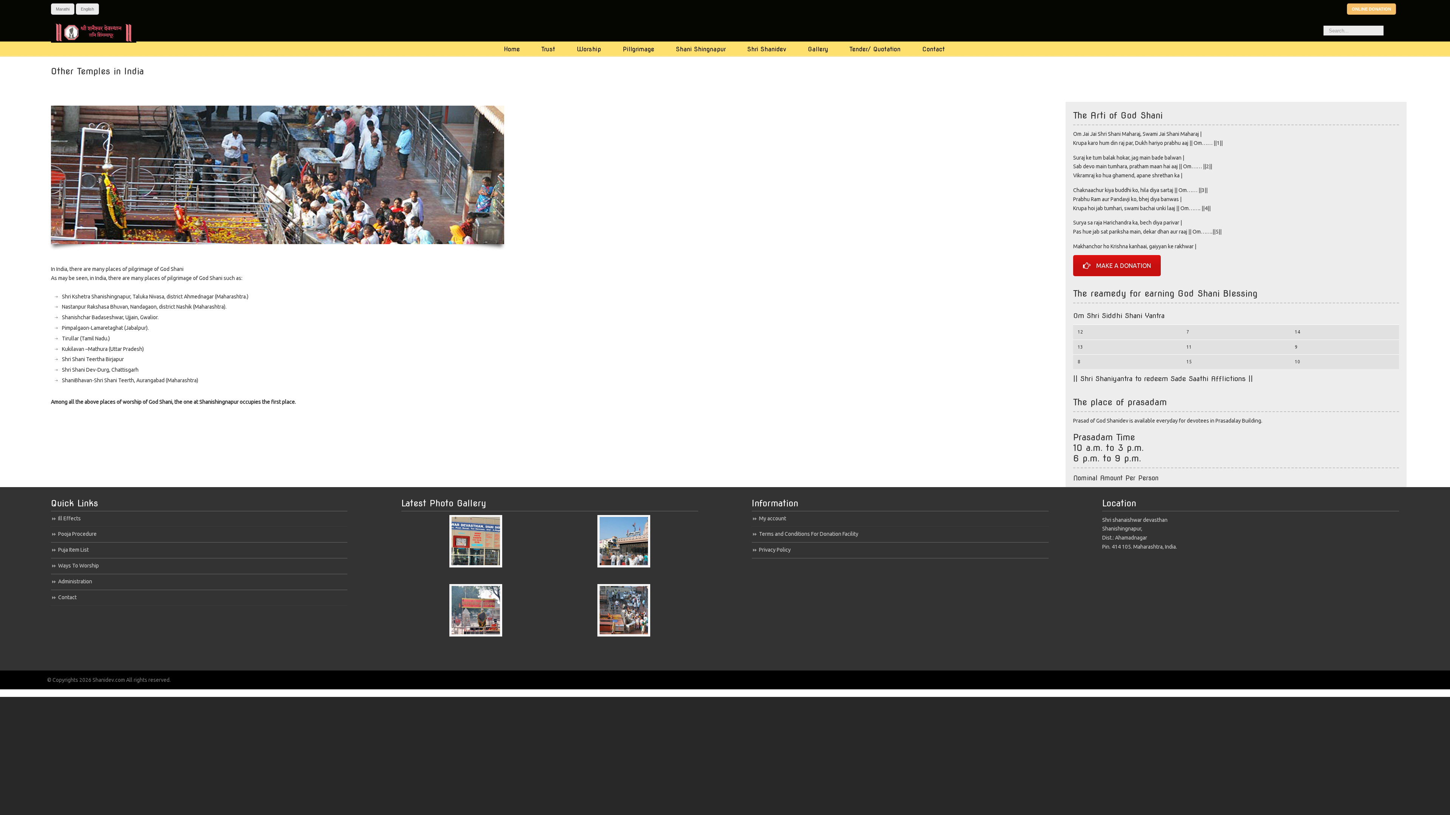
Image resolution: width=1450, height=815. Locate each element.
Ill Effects (69, 518)
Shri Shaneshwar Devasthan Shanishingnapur (101, 32)
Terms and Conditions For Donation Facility (808, 534)
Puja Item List (73, 550)
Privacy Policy (775, 550)
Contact (67, 597)
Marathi (62, 9)
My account (772, 518)
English (87, 9)
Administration (75, 581)
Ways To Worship (78, 566)
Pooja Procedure (77, 534)
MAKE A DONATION (1123, 265)
